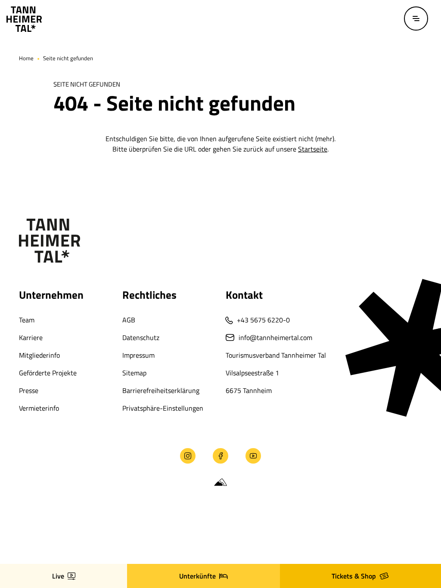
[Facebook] (220, 456)
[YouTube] (253, 456)
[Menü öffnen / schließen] (416, 18)
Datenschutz (140, 337)
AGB (128, 320)
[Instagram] (188, 456)
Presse (28, 390)
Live (58, 576)
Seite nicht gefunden (68, 58)
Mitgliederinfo (39, 355)
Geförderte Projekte (48, 373)
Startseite (312, 149)
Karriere (31, 337)
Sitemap (134, 373)
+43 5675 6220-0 (263, 319)
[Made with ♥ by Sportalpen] (220, 482)
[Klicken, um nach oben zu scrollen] (21, 533)
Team (26, 320)
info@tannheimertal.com (275, 337)
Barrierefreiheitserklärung (160, 390)
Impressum (138, 355)
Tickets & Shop (354, 576)
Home (26, 58)
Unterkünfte (197, 576)
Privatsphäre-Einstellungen (162, 408)
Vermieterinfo (39, 408)
